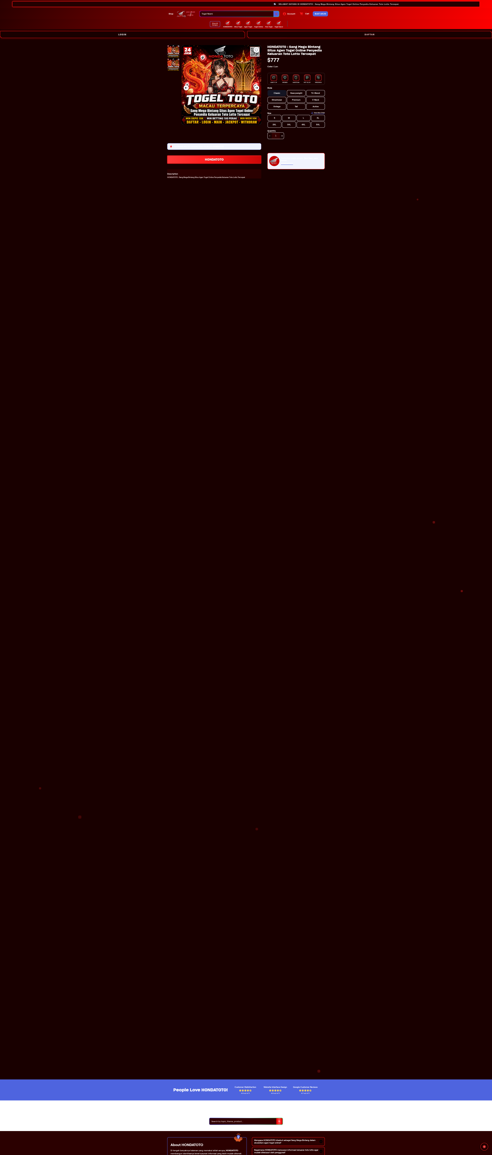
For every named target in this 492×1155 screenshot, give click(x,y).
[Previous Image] (186, 87)
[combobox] (237, 14)
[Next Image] (256, 87)
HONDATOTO (214, 159)
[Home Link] (186, 13)
